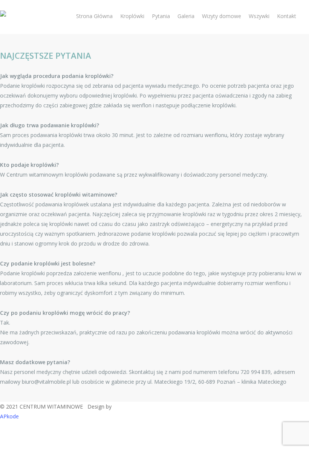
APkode (9, 416)
